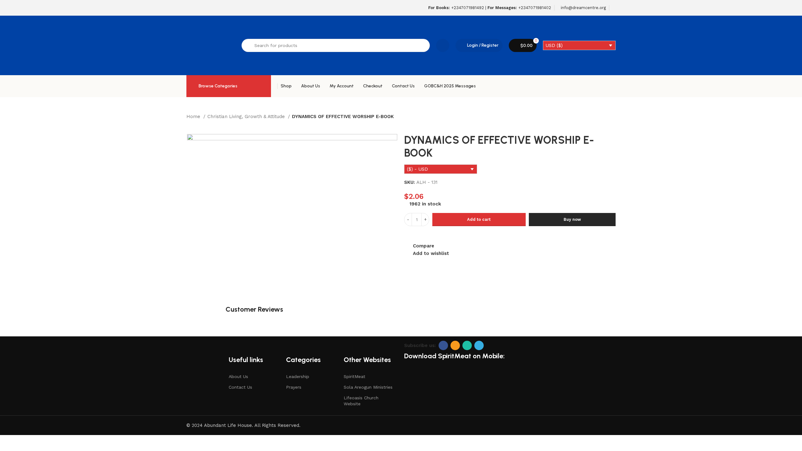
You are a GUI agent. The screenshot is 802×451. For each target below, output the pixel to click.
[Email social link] (455, 345)
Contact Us (240, 387)
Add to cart (479, 219)
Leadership (297, 376)
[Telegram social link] (479, 345)
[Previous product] (189, 125)
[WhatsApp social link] (467, 345)
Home (194, 116)
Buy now (572, 219)
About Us (238, 376)
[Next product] (202, 125)
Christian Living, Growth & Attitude (246, 116)
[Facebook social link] (443, 345)
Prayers (293, 387)
